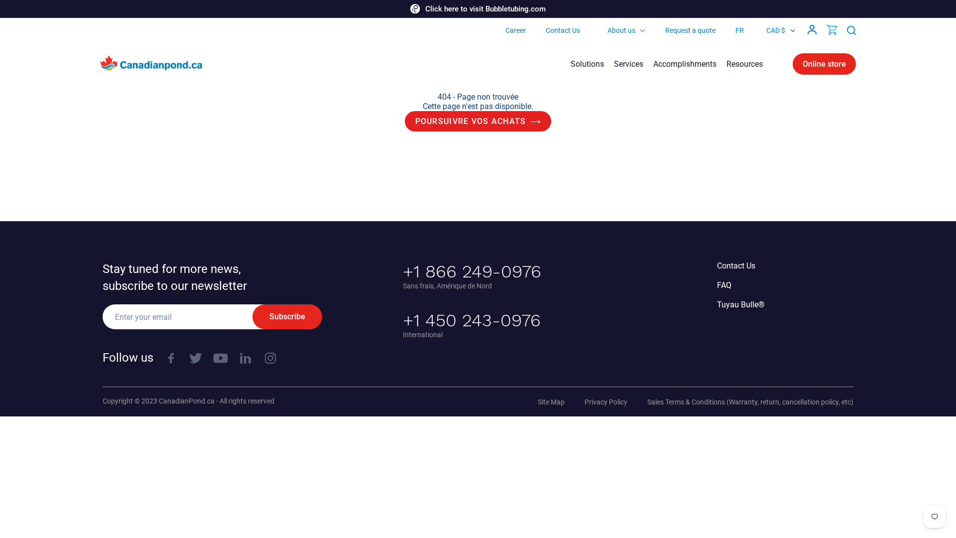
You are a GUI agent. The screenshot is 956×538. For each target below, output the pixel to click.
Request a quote (690, 30)
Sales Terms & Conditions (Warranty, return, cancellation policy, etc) (750, 402)
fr (739, 30)
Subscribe (287, 316)
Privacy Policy (606, 402)
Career (515, 30)
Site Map (551, 402)
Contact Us (563, 30)
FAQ (724, 285)
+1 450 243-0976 (472, 320)
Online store (824, 64)
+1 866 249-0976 (472, 271)
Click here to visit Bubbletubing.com (485, 8)
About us (621, 30)
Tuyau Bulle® (741, 304)
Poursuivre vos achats (470, 121)
